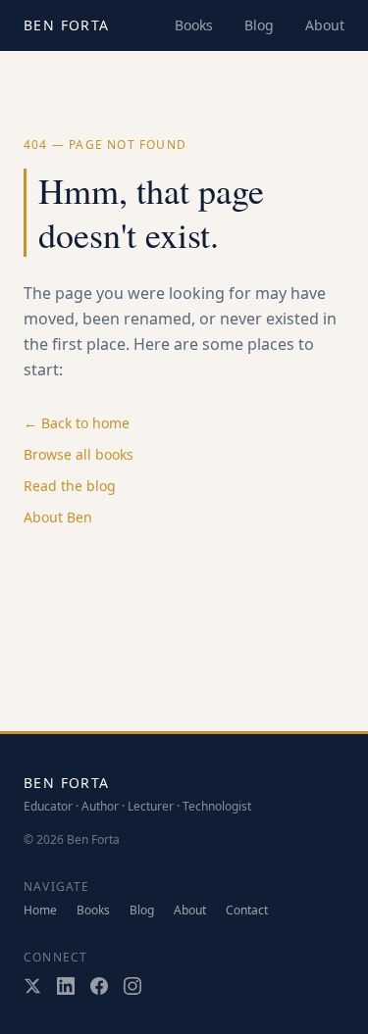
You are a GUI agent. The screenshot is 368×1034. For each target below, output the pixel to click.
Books (194, 25)
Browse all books (78, 454)
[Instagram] (132, 986)
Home (40, 910)
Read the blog (70, 485)
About (324, 25)
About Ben (58, 517)
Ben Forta (67, 25)
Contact (247, 910)
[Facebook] (99, 986)
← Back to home (77, 423)
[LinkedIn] (66, 986)
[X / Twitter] (32, 986)
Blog (259, 25)
